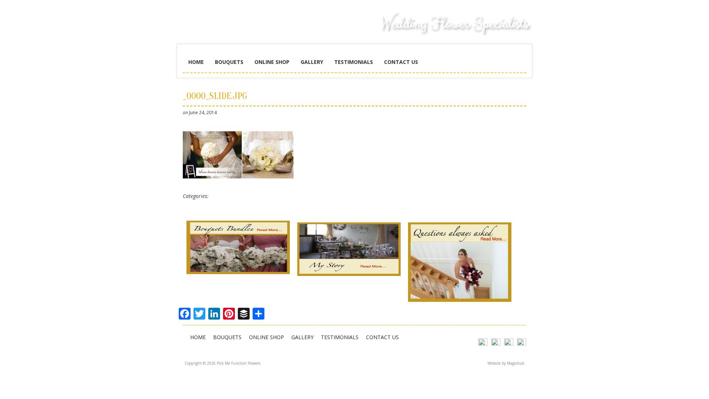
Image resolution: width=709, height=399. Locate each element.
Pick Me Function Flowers (238, 29)
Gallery (312, 61)
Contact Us (401, 61)
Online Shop (272, 61)
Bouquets (229, 61)
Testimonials (353, 61)
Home (196, 61)
